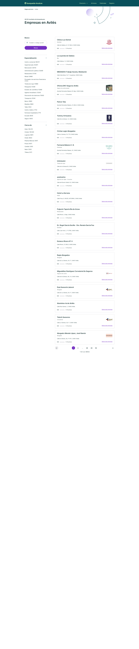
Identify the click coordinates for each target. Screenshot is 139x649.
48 (87, 348)
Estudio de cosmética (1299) (33, 89)
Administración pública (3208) (34, 70)
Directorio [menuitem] (82, 3)
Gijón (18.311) (29, 129)
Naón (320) (28, 149)
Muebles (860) (29, 104)
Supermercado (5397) (31, 65)
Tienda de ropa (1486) (31, 84)
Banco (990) (28, 101)
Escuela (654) (29, 115)
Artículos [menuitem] (94, 3)
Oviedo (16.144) (29, 132)
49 (91, 348)
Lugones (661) (29, 135)
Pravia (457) (28, 143)
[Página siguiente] (112, 348)
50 (96, 348)
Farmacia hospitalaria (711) (33, 113)
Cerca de (28, 125)
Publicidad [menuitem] (103, 3)
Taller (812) (28, 107)
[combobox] (36, 43)
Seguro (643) (29, 118)
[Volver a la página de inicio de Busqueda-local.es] (33, 3)
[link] (84, 44)
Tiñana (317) (28, 152)
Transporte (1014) (30, 98)
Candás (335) (29, 146)
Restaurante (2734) (30, 73)
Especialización (31, 58)
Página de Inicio (29, 9)
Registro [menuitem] (111, 3)
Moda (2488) (29, 76)
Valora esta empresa (107, 48)
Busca (36, 48)
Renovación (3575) (30, 68)
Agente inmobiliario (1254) (33, 92)
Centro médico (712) (31, 110)
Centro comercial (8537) (32, 62)
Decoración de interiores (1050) (34, 95)
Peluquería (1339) (30, 87)
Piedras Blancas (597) (31, 140)
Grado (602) (28, 138)
